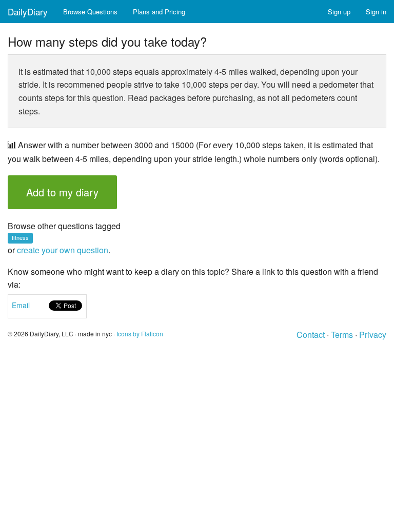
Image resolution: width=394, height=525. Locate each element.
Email (21, 305)
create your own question (62, 250)
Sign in (376, 11)
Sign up (339, 11)
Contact (311, 334)
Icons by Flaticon (139, 333)
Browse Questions (90, 11)
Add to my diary (62, 192)
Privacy (372, 334)
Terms (342, 334)
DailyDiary (28, 11)
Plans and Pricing (159, 11)
